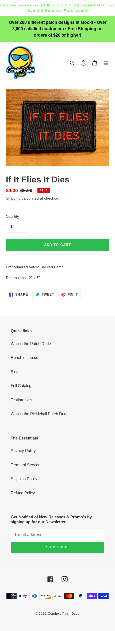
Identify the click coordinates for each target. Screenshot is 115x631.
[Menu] (106, 62)
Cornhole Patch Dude (63, 613)
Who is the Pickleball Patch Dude (39, 413)
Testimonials (21, 399)
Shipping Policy (24, 478)
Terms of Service (25, 464)
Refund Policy (23, 493)
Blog (14, 371)
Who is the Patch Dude (31, 343)
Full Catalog (21, 385)
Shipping (13, 198)
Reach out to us (24, 357)
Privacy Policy (23, 450)
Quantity (12, 217)
